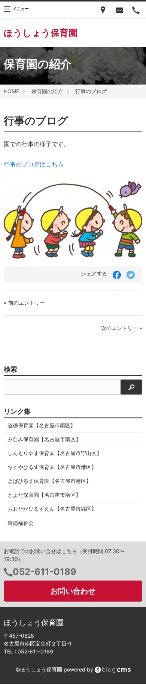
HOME (11, 91)
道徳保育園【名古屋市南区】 (41, 425)
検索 (10, 369)
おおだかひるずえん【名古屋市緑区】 (52, 508)
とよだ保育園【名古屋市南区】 (44, 494)
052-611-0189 (44, 571)
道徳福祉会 (20, 523)
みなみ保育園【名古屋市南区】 (44, 439)
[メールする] (119, 9)
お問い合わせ (73, 591)
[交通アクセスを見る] (103, 9)
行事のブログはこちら (34, 164)
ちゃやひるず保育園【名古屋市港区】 (52, 467)
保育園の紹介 (47, 91)
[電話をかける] (136, 9)
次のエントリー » (121, 328)
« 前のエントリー (24, 302)
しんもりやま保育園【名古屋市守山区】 (54, 453)
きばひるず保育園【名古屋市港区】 (49, 481)
